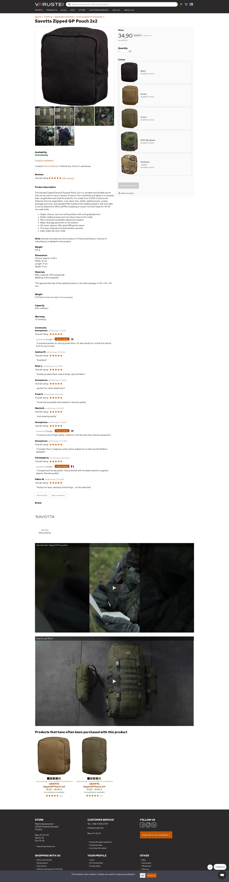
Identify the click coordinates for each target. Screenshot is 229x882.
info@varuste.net (95, 827)
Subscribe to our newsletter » (156, 834)
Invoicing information (98, 848)
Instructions (42, 866)
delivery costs (147, 35)
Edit (142, 875)
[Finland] (192, 4)
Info (73, 10)
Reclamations (42, 863)
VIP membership (96, 863)
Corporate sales (95, 845)
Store (82, 10)
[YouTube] (154, 825)
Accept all (151, 875)
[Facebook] (142, 825)
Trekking (49, 16)
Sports (39, 10)
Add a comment (58, 495)
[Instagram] (148, 825)
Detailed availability (44, 160)
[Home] (49, 4)
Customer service (99, 10)
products (52, 10)
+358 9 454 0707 (99, 823)
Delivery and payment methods (49, 869)
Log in (91, 860)
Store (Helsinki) (51, 166)
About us (129, 10)
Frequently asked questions (100, 842)
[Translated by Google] (44, 339)
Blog (144, 860)
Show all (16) (42, 495)
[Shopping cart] (186, 4)
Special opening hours (46, 846)
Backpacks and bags (65, 16)
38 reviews (68, 178)
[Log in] (181, 4)
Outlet (116, 10)
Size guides (146, 863)
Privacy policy (94, 866)
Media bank (146, 866)
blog (63, 10)
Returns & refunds (44, 860)
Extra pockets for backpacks (90, 16)
